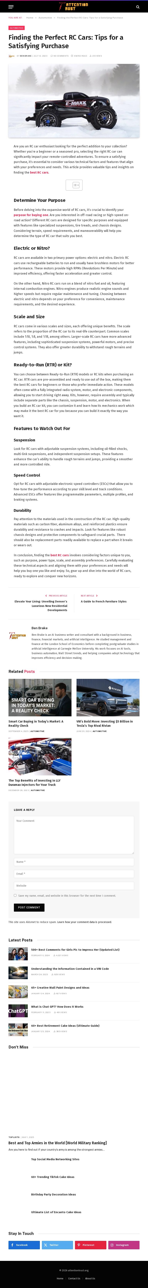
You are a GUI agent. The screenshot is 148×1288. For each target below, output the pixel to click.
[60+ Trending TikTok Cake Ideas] (18, 1181)
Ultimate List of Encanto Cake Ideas (56, 1212)
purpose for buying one (31, 215)
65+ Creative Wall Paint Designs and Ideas (60, 987)
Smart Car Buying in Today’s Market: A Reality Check (35, 724)
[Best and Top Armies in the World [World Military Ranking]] (74, 1093)
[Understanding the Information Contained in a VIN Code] (18, 972)
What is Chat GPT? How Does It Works (57, 1006)
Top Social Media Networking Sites (55, 1159)
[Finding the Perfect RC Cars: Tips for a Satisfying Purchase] (74, 101)
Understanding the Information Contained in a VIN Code (70, 969)
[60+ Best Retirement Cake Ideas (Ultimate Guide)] (18, 1029)
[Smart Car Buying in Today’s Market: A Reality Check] (39, 697)
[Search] (137, 7)
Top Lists (13, 1137)
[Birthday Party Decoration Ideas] (18, 1198)
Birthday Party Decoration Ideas (53, 1194)
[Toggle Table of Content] (74, 185)
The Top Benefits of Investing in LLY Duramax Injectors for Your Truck (34, 783)
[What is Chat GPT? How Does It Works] (18, 1010)
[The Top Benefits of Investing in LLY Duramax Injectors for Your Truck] (39, 756)
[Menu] (10, 7)
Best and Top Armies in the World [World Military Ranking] (57, 1143)
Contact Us (74, 1278)
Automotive (16, 28)
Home (60, 1278)
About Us (90, 1278)
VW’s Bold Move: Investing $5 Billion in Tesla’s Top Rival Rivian (105, 724)
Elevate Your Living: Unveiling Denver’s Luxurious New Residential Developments (41, 606)
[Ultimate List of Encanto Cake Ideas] (18, 1216)
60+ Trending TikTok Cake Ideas (52, 1177)
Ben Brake (26, 56)
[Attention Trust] (74, 7)
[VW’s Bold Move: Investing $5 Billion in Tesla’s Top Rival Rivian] (108, 697)
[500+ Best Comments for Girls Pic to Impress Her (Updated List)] (18, 953)
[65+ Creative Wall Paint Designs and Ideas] (18, 991)
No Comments (61, 56)
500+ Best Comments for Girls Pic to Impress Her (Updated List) (75, 949)
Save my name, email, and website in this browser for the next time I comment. (67, 895)
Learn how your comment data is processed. (84, 922)
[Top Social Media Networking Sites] (18, 1163)
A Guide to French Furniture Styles (104, 601)
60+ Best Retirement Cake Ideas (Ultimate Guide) (65, 1025)
